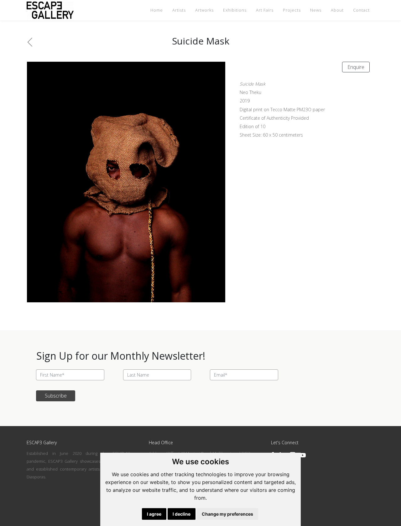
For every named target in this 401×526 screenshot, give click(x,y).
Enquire (355, 67)
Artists (179, 10)
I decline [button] (181, 514)
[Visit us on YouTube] (302, 455)
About (337, 10)
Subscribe (56, 395)
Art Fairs (264, 10)
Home (156, 10)
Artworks (204, 10)
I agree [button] (154, 514)
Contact (361, 10)
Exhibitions (235, 10)
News (315, 10)
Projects (292, 10)
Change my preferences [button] (227, 514)
